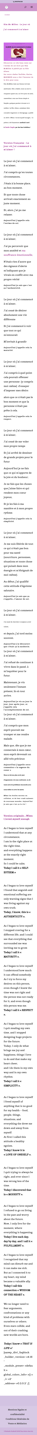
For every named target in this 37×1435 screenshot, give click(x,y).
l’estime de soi (10, 66)
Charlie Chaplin (10, 127)
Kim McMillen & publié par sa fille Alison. (16, 68)
